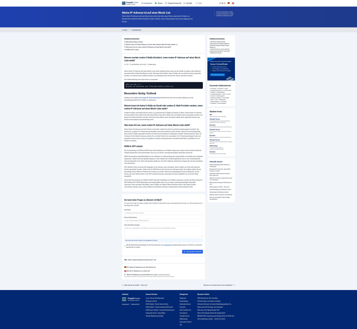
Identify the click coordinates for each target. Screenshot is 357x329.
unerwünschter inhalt (216, 90)
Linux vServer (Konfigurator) (155, 298)
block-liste (220, 88)
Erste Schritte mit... (186, 310)
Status (160, 3)
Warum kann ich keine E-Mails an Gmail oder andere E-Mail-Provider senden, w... (152, 44)
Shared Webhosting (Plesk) (154, 316)
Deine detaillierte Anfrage (132, 225)
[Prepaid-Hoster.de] (221, 69)
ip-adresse (213, 88)
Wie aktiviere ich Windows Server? (219, 192)
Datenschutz (168, 245)
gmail (224, 94)
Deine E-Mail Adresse (130, 217)
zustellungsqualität (216, 94)
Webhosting (183, 319)
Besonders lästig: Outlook (134, 42)
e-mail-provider (227, 90)
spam (226, 88)
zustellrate (213, 103)
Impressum (125, 304)
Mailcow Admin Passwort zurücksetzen (221, 194)
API (181, 325)
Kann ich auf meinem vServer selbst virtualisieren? (220, 198)
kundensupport (220, 96)
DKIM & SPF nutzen (132, 50)
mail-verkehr (226, 97)
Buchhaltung (184, 301)
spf (216, 99)
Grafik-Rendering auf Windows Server (220, 189)
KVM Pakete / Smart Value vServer (157, 304)
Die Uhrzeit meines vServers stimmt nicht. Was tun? (220, 174)
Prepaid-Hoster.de (174, 3)
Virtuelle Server (216, 162)
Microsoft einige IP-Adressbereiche (147, 98)
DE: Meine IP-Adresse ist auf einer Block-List (141, 267)
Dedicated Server (185, 304)
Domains (183, 307)
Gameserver (183, 313)
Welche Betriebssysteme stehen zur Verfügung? (220, 165)
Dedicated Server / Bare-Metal (155, 313)
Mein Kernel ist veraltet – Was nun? (220, 187)
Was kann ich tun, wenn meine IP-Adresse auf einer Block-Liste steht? (148, 47)
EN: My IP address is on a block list (138, 271)
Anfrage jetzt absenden (193, 252)
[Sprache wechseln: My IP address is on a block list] (233, 3)
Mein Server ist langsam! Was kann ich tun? (220, 183)
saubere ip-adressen (216, 97)
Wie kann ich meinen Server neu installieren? (218, 285)
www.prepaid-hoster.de (133, 300)
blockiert (213, 92)
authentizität (222, 99)
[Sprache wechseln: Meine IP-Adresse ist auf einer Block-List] (229, 3)
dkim (212, 99)
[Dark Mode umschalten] (222, 3)
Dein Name (127, 209)
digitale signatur (215, 101)
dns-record (223, 101)
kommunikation (222, 103)
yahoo (229, 94)
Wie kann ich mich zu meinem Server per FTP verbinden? (221, 179)
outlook (213, 96)
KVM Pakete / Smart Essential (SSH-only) (159, 307)
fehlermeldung (221, 92)
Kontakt (189, 3)
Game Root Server (185, 322)
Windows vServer (151, 301)
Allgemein (183, 298)
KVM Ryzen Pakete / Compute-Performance (160, 310)
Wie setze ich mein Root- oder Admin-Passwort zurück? (220, 170)
